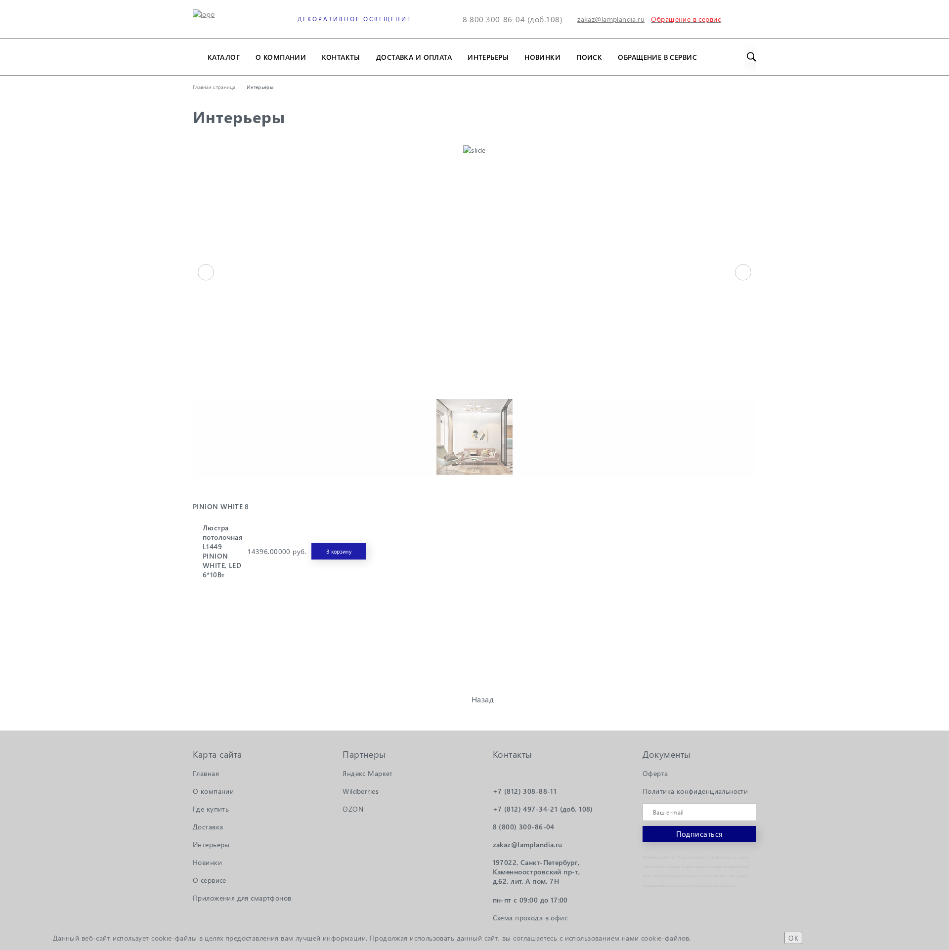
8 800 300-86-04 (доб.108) (512, 19)
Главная (206, 773)
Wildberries (361, 791)
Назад (483, 699)
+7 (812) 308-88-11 (525, 791)
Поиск (589, 57)
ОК (793, 938)
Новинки (542, 57)
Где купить (211, 809)
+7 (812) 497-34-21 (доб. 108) (543, 809)
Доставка (208, 826)
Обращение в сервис (657, 57)
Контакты (341, 57)
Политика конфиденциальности (695, 791)
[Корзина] (750, 19)
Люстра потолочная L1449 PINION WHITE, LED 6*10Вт (222, 551)
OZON (353, 809)
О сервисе (209, 880)
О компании (281, 57)
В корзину (338, 551)
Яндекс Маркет (367, 773)
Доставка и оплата (414, 57)
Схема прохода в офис (530, 917)
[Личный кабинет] (727, 19)
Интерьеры (488, 57)
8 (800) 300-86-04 (524, 826)
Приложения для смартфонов (242, 898)
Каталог (224, 57)
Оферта (655, 773)
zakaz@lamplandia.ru (611, 19)
